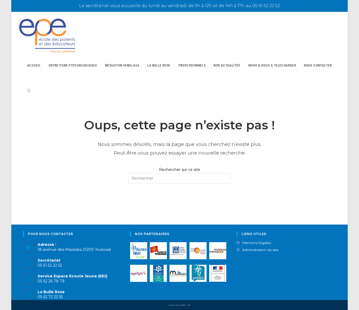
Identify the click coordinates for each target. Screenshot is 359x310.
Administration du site (260, 250)
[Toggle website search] (28, 91)
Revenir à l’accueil (179, 205)
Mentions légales (256, 242)
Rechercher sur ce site (179, 169)
